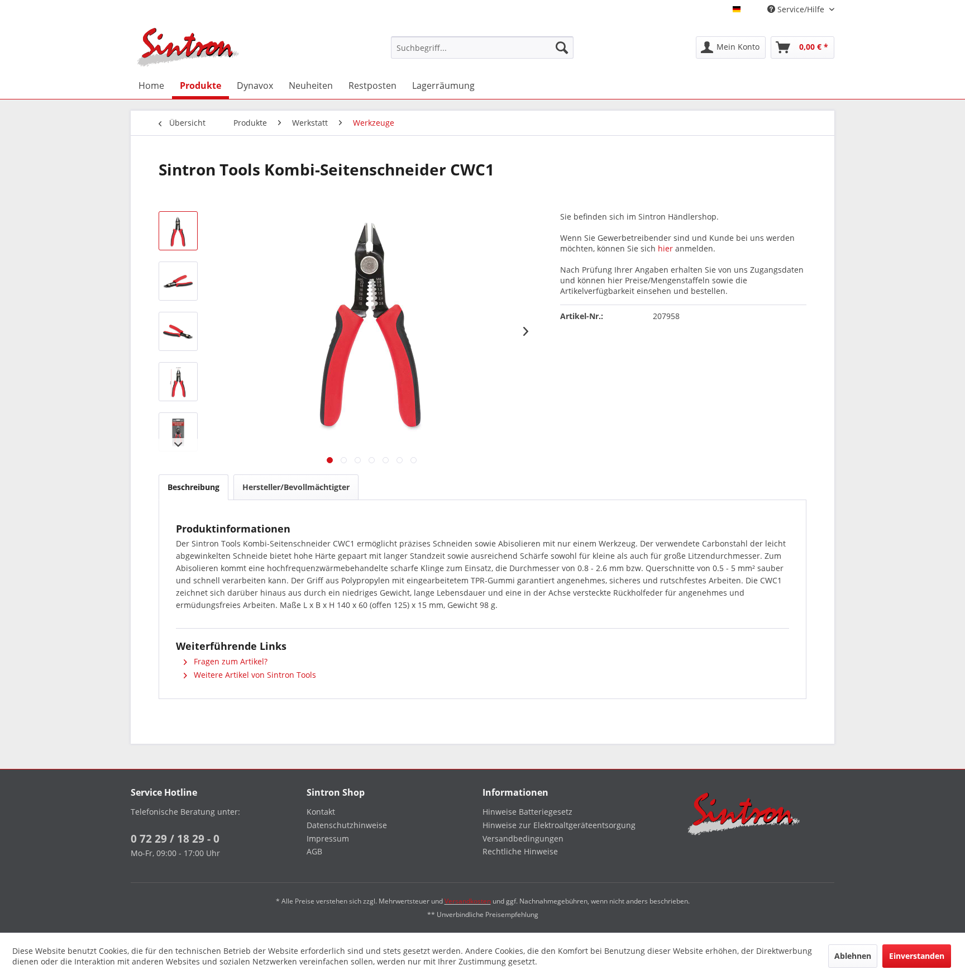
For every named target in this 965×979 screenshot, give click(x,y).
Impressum (328, 838)
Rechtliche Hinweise (520, 851)
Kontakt (321, 811)
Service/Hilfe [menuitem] (801, 9)
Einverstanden (916, 956)
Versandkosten (468, 901)
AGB (314, 851)
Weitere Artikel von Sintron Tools (254, 674)
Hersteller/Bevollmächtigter (296, 487)
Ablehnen (852, 956)
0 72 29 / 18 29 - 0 (175, 838)
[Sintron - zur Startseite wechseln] (188, 47)
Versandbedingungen (522, 838)
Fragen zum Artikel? (229, 661)
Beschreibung (193, 487)
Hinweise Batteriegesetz (527, 811)
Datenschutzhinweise (347, 825)
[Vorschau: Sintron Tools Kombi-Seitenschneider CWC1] (178, 230)
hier (665, 248)
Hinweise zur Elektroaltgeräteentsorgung (559, 825)
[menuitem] (482, 47)
